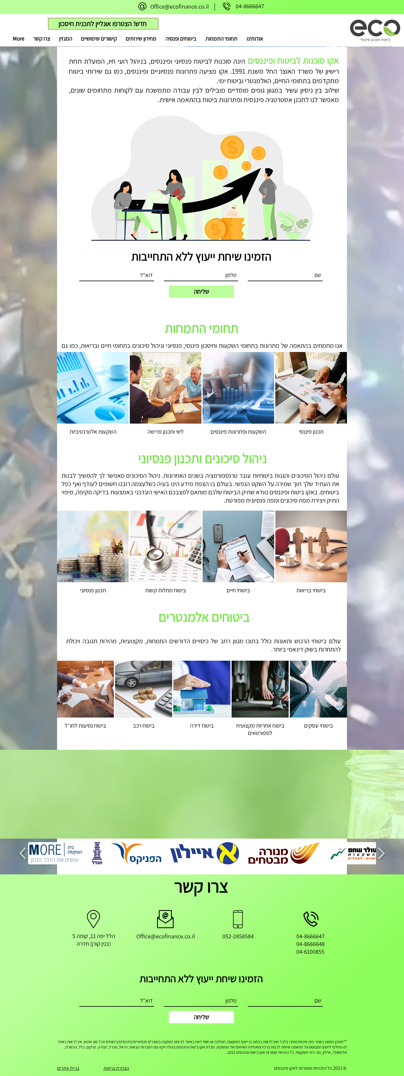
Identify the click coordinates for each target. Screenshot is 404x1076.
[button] (221, 38)
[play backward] (23, 853)
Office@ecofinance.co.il (179, 6)
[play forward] (381, 853)
